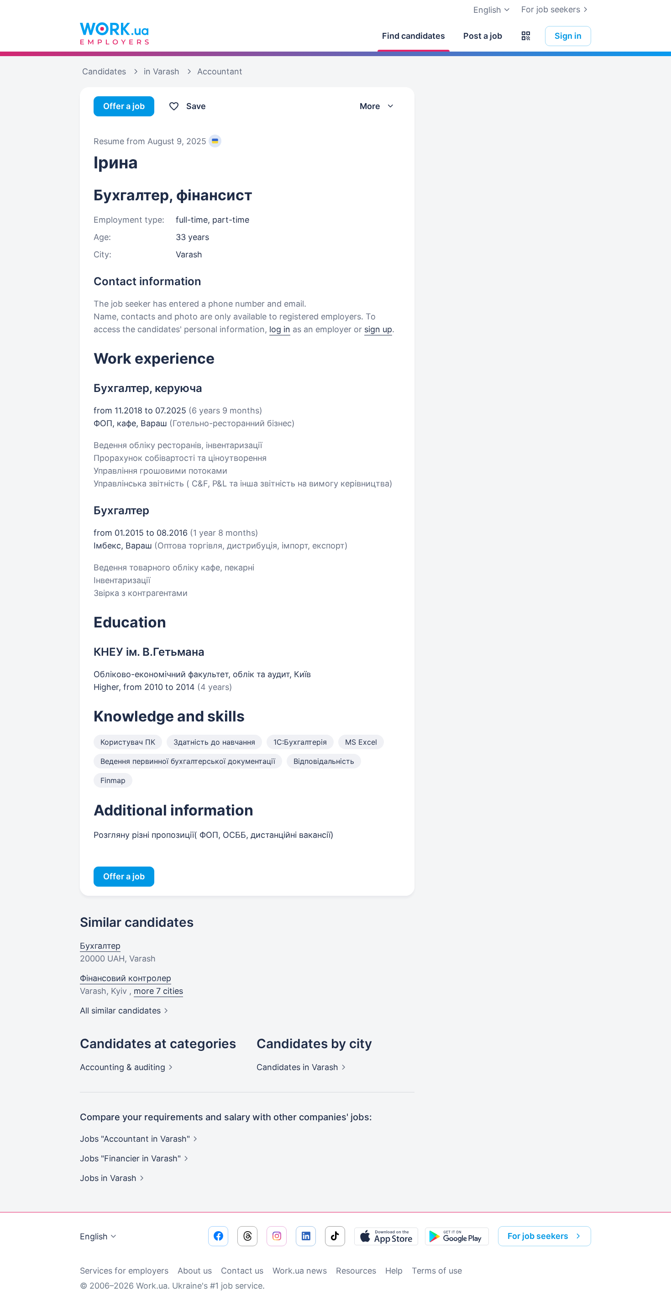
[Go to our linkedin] (306, 1236)
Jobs (108, 1178)
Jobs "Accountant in (135, 1139)
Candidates (297, 1067)
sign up (378, 329)
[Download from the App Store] (386, 1236)
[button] (526, 36)
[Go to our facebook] (218, 1236)
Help (394, 1270)
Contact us (242, 1270)
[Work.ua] (114, 34)
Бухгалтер (100, 946)
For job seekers (550, 9)
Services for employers (124, 1270)
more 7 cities (158, 991)
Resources (356, 1270)
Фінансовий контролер (125, 978)
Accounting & (122, 1067)
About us (195, 1270)
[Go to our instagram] (277, 1236)
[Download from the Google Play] (457, 1236)
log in (279, 329)
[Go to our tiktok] (335, 1236)
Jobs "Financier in (130, 1158)
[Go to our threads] (247, 1236)
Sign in (568, 36)
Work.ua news (300, 1270)
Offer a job (124, 106)
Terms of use (437, 1270)
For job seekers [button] (538, 1236)
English (94, 1236)
